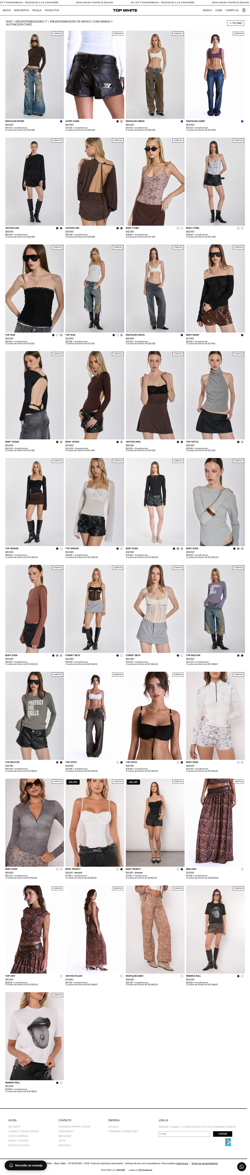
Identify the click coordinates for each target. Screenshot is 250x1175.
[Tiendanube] (141, 1170)
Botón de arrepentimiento (205, 1163)
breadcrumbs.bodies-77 (31, 21)
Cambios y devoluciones (23, 1131)
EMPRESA (114, 1120)
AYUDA (12, 1120)
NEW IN (7, 10)
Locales (113, 1126)
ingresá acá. (182, 1163)
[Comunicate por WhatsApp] (241, 1166)
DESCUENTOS (21, 10)
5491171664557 (66, 1131)
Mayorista (64, 1145)
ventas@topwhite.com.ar (74, 1126)
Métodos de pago (19, 1145)
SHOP (9, 21)
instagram (64, 1136)
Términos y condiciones (123, 1131)
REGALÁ (36, 10)
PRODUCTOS (52, 10)
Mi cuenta (14, 1126)
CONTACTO (64, 1120)
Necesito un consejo (29, 1165)
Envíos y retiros (18, 1140)
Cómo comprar (18, 1136)
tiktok (62, 1140)
